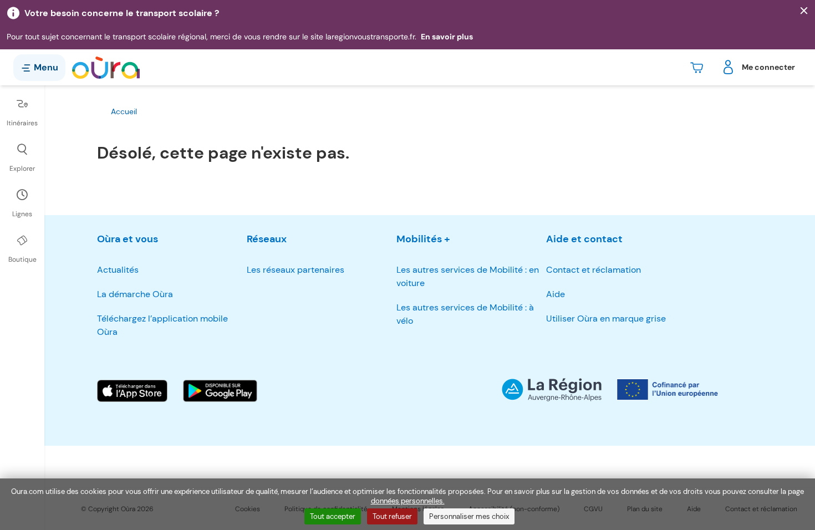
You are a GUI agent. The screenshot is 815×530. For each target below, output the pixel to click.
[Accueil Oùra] (106, 67)
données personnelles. (408, 501)
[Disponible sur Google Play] (220, 391)
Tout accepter (332, 516)
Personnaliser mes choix (469, 516)
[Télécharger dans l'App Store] (132, 391)
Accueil (124, 111)
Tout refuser (392, 516)
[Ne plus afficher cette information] (804, 11)
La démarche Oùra (135, 294)
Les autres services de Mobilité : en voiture (467, 276)
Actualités (118, 270)
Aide (555, 294)
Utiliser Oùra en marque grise (606, 318)
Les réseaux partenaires (295, 270)
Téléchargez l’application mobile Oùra (162, 325)
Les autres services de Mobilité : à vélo (465, 314)
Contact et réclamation (593, 270)
